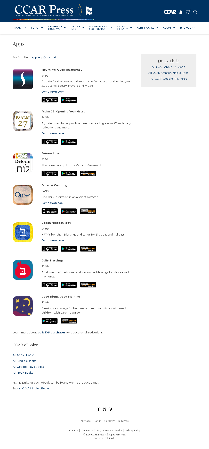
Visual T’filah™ (122, 27)
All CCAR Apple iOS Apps (168, 67)
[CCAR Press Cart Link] (188, 11)
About (167, 27)
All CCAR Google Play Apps (169, 78)
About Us (73, 430)
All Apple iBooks (23, 355)
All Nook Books (23, 372)
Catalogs (109, 421)
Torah (35, 27)
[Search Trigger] (194, 12)
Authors (85, 421)
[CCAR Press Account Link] (181, 12)
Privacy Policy (133, 430)
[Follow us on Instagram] (104, 409)
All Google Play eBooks (28, 366)
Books (97, 421)
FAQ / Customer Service (109, 430)
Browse (185, 27)
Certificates (145, 27)
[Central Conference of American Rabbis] (170, 12)
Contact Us (87, 430)
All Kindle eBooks (24, 360)
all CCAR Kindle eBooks (33, 388)
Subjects (123, 421)
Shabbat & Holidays (55, 27)
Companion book (52, 91)
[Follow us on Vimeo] (110, 409)
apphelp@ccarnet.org (47, 57)
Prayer (17, 27)
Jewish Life (75, 27)
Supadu (111, 438)
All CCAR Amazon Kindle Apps (168, 72)
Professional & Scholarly (98, 27)
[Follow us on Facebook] (98, 409)
